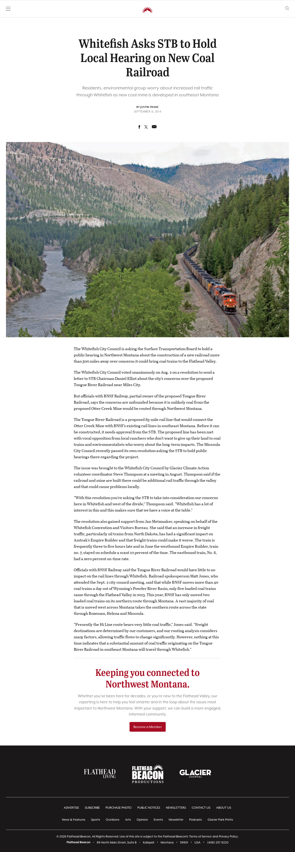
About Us (223, 807)
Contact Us (201, 807)
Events (158, 819)
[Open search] (287, 8)
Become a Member (147, 727)
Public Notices (148, 807)
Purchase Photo (119, 807)
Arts (128, 819)
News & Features (73, 819)
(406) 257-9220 (217, 842)
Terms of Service (200, 836)
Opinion (142, 819)
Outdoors (112, 819)
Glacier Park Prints (220, 819)
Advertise (71, 807)
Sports (95, 819)
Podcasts (195, 819)
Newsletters (176, 807)
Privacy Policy (228, 836)
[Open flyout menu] (8, 9)
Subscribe (92, 807)
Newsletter (176, 819)
